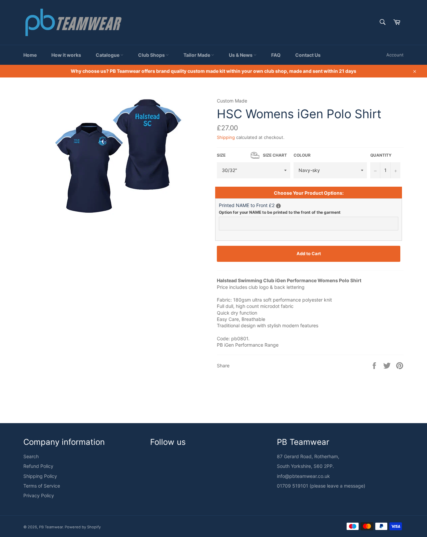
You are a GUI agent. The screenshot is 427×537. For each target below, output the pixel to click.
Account (395, 54)
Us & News (241, 55)
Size (252, 155)
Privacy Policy (38, 495)
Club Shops (152, 55)
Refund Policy (38, 466)
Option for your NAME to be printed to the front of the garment (280, 212)
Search (31, 456)
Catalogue (108, 55)
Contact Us (308, 55)
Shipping (226, 137)
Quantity (381, 155)
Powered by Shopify (83, 527)
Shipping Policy (40, 476)
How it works (66, 55)
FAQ (276, 55)
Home (30, 55)
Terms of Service (41, 486)
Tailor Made (197, 55)
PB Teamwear (51, 527)
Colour (302, 155)
